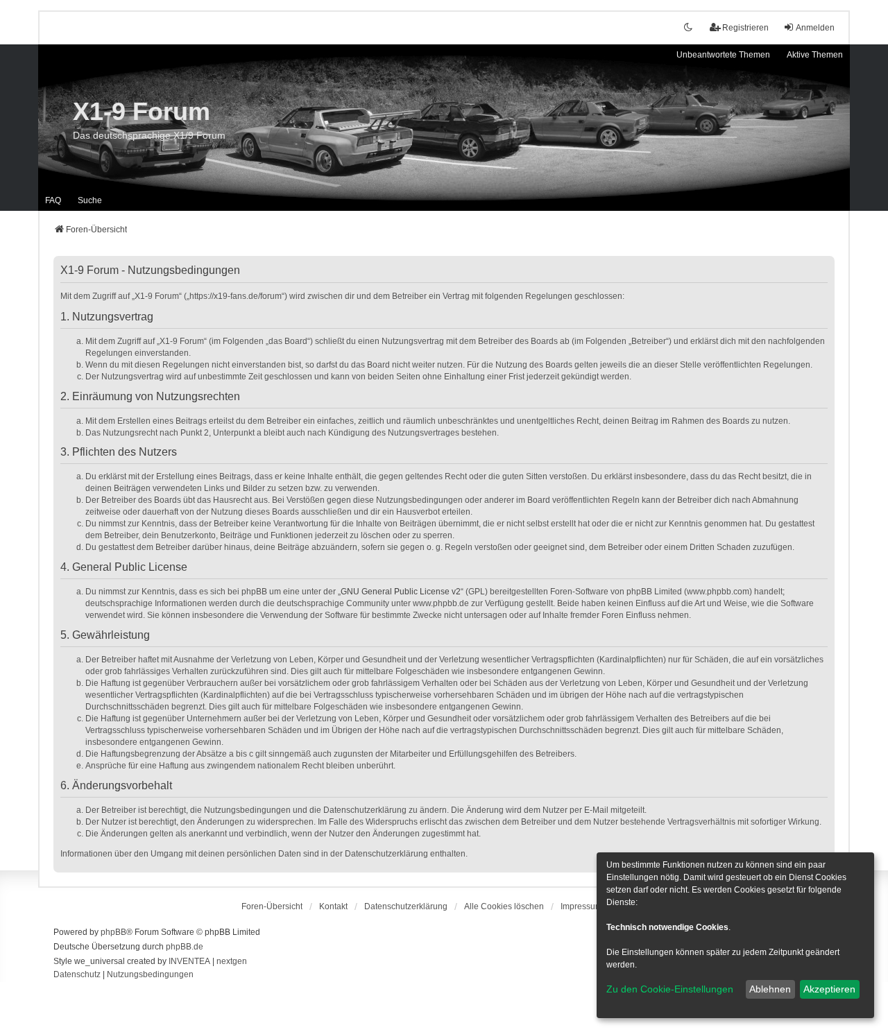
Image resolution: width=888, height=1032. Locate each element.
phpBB (113, 932)
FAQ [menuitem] (53, 200)
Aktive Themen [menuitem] (815, 55)
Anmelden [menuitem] (815, 28)
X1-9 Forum (141, 111)
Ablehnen (770, 989)
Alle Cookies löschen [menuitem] (504, 906)
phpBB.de (184, 947)
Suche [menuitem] (90, 200)
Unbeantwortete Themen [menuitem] (723, 55)
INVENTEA (189, 961)
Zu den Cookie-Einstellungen (669, 989)
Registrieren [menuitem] (745, 28)
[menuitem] (405, 906)
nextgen (231, 961)
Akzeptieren (829, 989)
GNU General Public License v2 (401, 591)
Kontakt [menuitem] (333, 906)
